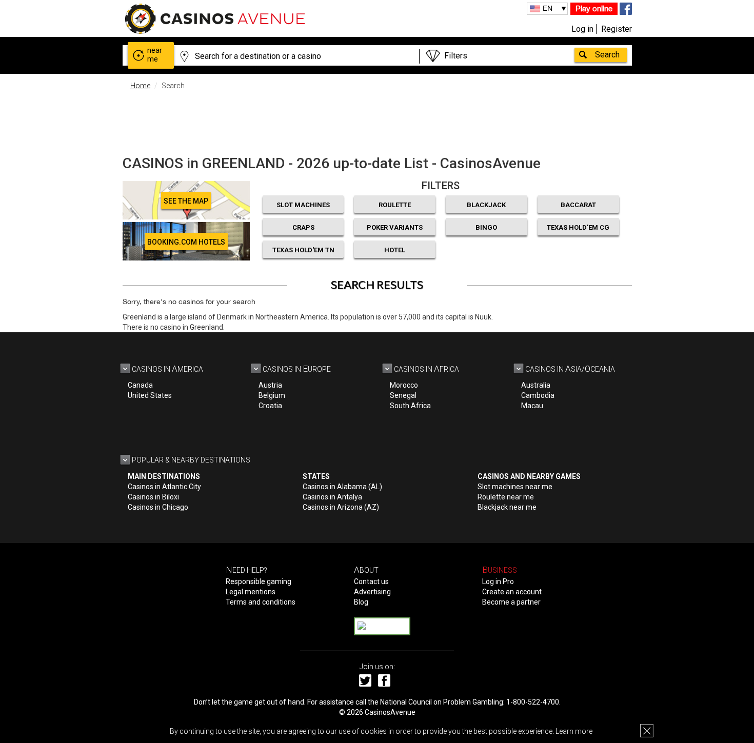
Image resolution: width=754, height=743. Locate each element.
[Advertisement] (377, 120)
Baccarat (578, 205)
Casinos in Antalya (332, 497)
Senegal (403, 395)
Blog (361, 602)
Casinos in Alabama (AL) (342, 487)
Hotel (394, 250)
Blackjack (486, 205)
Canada (140, 385)
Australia (535, 385)
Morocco (404, 385)
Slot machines (303, 205)
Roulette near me (506, 497)
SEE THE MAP (186, 201)
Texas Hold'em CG (578, 227)
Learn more (573, 731)
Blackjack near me (507, 507)
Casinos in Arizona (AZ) (341, 507)
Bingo (486, 227)
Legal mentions (250, 592)
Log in (582, 29)
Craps (303, 227)
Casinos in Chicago (158, 507)
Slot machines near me (515, 487)
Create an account (512, 592)
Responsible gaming (258, 581)
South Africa (410, 405)
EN (547, 8)
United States (150, 395)
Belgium (272, 395)
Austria (270, 385)
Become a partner (511, 602)
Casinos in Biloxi (153, 497)
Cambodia (537, 395)
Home (140, 86)
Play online (594, 8)
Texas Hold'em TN (303, 250)
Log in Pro (498, 581)
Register (616, 29)
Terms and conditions (260, 602)
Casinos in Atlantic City (164, 487)
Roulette (395, 205)
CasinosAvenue (390, 712)
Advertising (372, 592)
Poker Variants (395, 227)
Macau (532, 405)
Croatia (270, 405)
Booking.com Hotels (186, 242)
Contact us (371, 581)
